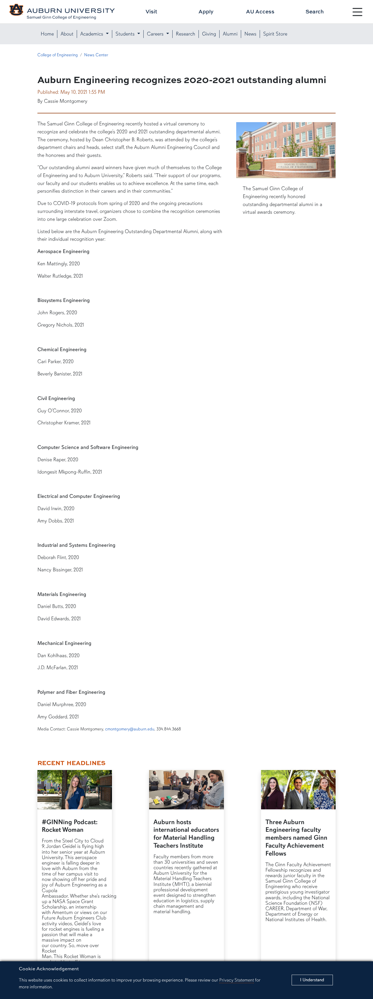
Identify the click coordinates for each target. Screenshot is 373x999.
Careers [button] (156, 34)
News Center (96, 55)
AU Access (260, 11)
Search (315, 11)
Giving (209, 34)
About (67, 34)
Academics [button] (92, 34)
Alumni (230, 34)
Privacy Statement (236, 980)
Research (185, 34)
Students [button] (126, 34)
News (250, 34)
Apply (206, 11)
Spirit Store (275, 34)
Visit (151, 11)
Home (47, 34)
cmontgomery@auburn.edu (129, 729)
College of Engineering (57, 55)
